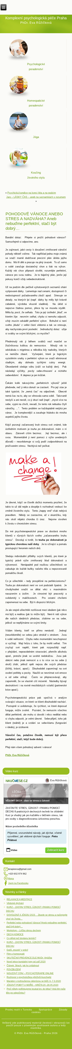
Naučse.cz (17, 780)
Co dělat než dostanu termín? (21, 938)
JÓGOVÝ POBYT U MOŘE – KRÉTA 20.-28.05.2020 (32, 985)
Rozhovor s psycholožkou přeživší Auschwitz (29, 977)
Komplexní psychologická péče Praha (36, 18)
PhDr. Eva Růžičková (17, 755)
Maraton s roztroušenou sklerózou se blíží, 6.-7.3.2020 (34, 981)
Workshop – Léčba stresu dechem (24, 930)
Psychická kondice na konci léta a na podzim (31, 192)
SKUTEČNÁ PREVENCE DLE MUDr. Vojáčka (29, 957)
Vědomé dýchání (15, 903)
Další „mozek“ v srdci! (17, 950)
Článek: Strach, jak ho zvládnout (23, 965)
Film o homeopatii (16, 954)
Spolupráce (45, 1009)
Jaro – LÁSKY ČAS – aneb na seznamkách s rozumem (36, 197)
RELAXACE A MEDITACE (19, 899)
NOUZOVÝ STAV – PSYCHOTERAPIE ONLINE (30, 973)
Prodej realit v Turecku (18, 1009)
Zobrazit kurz (55, 850)
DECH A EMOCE (15, 934)
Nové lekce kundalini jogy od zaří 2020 (26, 961)
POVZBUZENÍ (14, 969)
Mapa (11, 878)
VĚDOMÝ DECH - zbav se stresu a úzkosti (27, 800)
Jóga (36, 137)
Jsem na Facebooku (18, 883)
